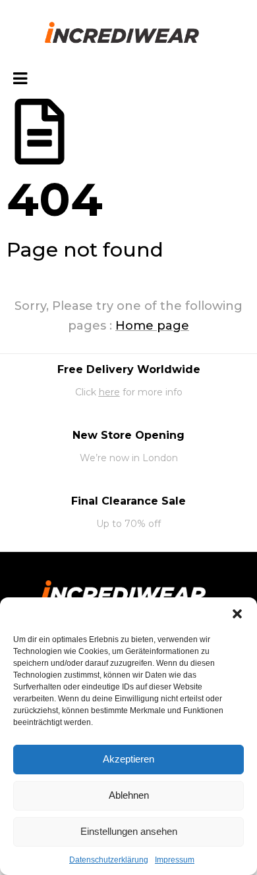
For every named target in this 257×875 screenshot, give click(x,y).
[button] (237, 613)
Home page (152, 325)
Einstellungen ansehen (128, 831)
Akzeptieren (128, 758)
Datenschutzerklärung (108, 859)
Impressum (174, 859)
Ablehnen (129, 795)
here (109, 392)
